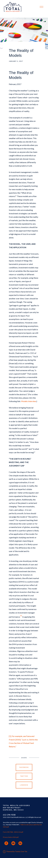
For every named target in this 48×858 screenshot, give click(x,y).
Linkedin (24, 785)
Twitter (24, 776)
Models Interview (28, 401)
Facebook (24, 767)
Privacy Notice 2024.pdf (11, 837)
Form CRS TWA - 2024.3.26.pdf (13, 832)
